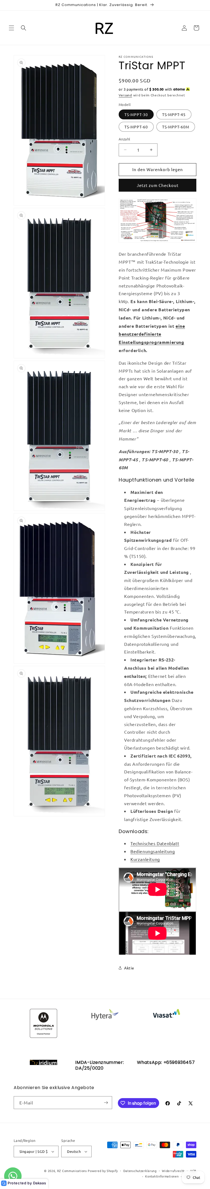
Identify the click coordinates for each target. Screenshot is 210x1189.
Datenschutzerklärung (140, 1170)
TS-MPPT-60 (136, 126)
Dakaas (39, 1183)
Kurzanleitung (145, 859)
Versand (125, 95)
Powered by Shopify (103, 1170)
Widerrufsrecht (173, 1170)
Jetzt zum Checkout (158, 185)
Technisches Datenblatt (154, 843)
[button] (11, 28)
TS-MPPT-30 (136, 114)
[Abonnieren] (106, 1102)
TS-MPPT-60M (175, 126)
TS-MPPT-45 (174, 114)
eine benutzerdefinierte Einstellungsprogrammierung (152, 334)
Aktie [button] (129, 967)
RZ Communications (72, 1170)
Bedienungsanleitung (152, 851)
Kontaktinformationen (162, 1176)
